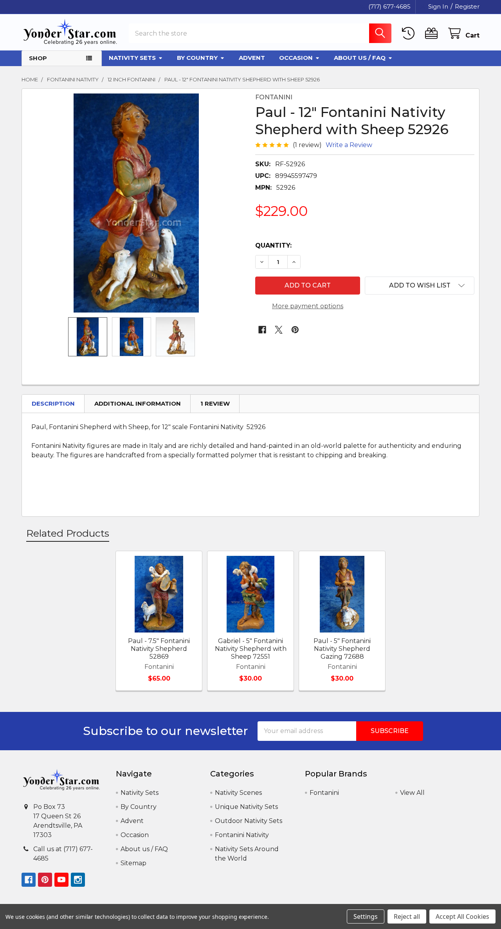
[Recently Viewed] (410, 33)
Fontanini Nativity (242, 835)
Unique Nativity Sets (246, 806)
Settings (365, 916)
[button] (419, 286)
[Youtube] (61, 880)
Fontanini (324, 792)
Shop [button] (38, 58)
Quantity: (273, 245)
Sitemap (133, 863)
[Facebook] (262, 330)
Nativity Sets (132, 57)
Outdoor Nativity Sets (248, 821)
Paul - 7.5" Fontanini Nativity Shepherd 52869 (159, 648)
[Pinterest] (295, 330)
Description (53, 403)
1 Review (215, 403)
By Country (197, 57)
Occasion (296, 57)
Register (467, 6)
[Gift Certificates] (433, 33)
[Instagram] (78, 880)
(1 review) (307, 145)
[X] (279, 330)
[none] (136, 203)
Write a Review (349, 145)
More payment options (307, 306)
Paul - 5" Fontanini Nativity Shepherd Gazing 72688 (342, 648)
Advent (252, 57)
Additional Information (137, 403)
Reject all (407, 916)
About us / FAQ (360, 57)
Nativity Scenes (238, 792)
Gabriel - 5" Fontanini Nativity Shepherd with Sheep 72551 (251, 648)
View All (412, 792)
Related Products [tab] (67, 533)
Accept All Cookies (462, 916)
